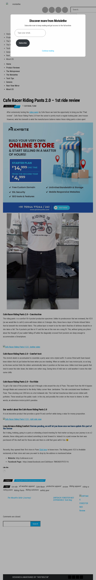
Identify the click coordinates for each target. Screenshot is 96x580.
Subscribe (23, 43)
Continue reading (48, 51)
